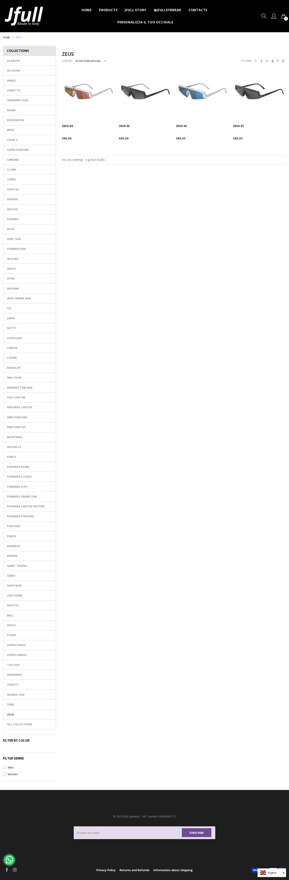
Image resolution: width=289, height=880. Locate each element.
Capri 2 (12, 140)
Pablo (11, 457)
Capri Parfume (18, 150)
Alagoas (13, 61)
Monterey (14, 437)
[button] (272, 872)
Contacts (198, 10)
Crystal (13, 189)
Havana (13, 288)
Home (87, 10)
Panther (13, 526)
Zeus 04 (67, 126)
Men (10, 767)
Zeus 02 (181, 126)
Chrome (13, 160)
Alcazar (13, 70)
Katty (11, 328)
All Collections (19, 724)
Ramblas (13, 546)
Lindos (12, 348)
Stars (11, 635)
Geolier (12, 259)
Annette (13, 90)
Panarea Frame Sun (22, 496)
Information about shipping (173, 870)
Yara (10, 704)
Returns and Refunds (134, 870)
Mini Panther (17, 417)
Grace (11, 268)
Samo (11, 575)
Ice (9, 308)
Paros (11, 536)
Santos (12, 605)
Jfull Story (135, 10)
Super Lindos (17, 655)
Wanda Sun (15, 694)
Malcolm (14, 377)
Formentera (16, 249)
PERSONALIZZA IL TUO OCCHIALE (145, 22)
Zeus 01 (238, 126)
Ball (10, 615)
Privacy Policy (106, 870)
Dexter (12, 209)
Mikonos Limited (19, 407)
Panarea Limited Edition (25, 506)
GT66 (10, 278)
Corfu (11, 179)
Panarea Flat (17, 486)
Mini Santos (16, 427)
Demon (12, 199)
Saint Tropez (17, 566)
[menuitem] (87, 10)
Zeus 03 (124, 126)
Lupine (12, 358)
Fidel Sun (14, 239)
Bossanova (15, 120)
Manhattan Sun (19, 387)
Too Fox (13, 665)
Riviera (12, 556)
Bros (10, 130)
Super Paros (16, 645)
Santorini (14, 595)
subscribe (196, 832)
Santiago (14, 585)
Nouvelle (14, 447)
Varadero (14, 675)
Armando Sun (17, 100)
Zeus (10, 714)
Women (13, 774)
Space (11, 625)
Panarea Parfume (20, 516)
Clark (11, 169)
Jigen (11, 318)
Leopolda (14, 338)
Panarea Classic (19, 476)
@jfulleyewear (167, 10)
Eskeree (12, 219)
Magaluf (13, 368)
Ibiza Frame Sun (19, 298)
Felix (10, 229)
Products (108, 10)
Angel (11, 80)
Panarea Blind (18, 467)
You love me (16, 397)
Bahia (11, 110)
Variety (12, 684)
